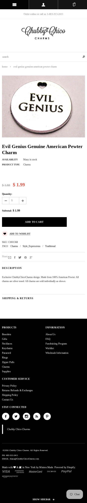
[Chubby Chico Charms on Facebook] (5, 416)
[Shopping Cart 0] (74, 4)
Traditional (50, 246)
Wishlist (50, 348)
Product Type (11, 164)
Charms (14, 246)
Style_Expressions (31, 246)
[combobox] (43, 57)
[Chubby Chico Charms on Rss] (36, 416)
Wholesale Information (57, 353)
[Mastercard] (35, 471)
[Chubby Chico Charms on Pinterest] (47, 416)
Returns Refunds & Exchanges (17, 390)
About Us (50, 334)
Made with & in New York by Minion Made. (28, 467)
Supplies (6, 371)
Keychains (7, 348)
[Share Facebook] (14, 257)
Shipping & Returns (18, 298)
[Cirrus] (10, 476)
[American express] (19, 471)
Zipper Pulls (8, 362)
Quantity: (7, 194)
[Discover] (51, 471)
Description (12, 268)
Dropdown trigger (43, 4)
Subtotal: (7, 210)
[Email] (9, 257)
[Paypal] (66, 471)
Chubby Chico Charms (18, 429)
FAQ (48, 339)
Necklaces (7, 343)
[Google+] (31, 257)
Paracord (6, 353)
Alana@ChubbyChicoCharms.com (24, 459)
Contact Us (7, 399)
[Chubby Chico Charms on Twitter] (16, 416)
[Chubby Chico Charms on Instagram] (26, 416)
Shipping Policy (10, 395)
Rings (5, 357)
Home (4, 66)
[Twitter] (19, 257)
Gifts (4, 339)
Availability (10, 159)
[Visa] (6, 471)
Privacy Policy (9, 385)
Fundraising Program (56, 343)
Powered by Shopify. (65, 467)
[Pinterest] (25, 257)
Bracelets (6, 334)
